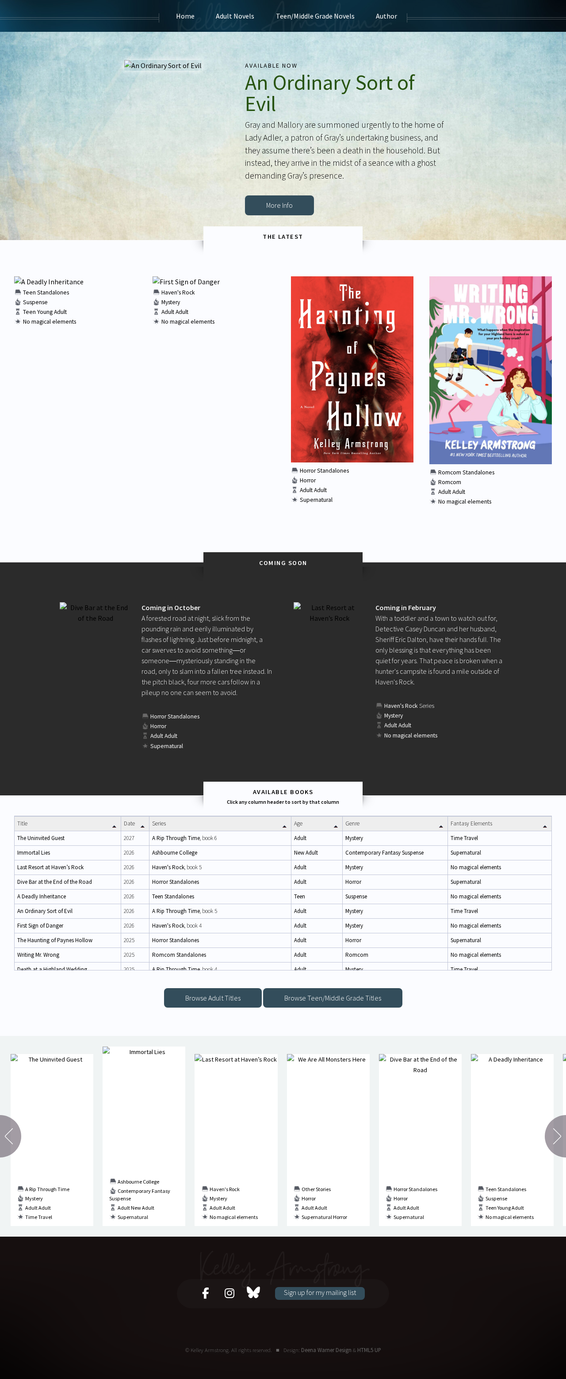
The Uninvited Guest (41, 838)
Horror (308, 480)
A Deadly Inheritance (41, 896)
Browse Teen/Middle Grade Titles (332, 997)
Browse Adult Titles (213, 997)
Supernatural (316, 500)
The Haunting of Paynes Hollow (54, 940)
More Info (279, 205)
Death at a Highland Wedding (52, 969)
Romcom (449, 482)
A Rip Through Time (176, 838)
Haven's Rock (178, 292)
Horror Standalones (324, 470)
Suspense (35, 302)
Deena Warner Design (326, 1349)
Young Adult (52, 312)
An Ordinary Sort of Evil (45, 911)
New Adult (306, 852)
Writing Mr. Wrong (38, 955)
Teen (29, 312)
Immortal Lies (33, 852)
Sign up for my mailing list (320, 1292)
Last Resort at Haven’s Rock (50, 867)
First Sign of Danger (40, 925)
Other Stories (316, 1189)
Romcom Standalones (466, 472)
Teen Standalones (46, 292)
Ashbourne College (174, 852)
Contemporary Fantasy (373, 852)
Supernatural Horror (324, 1217)
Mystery (170, 302)
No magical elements (49, 321)
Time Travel (464, 838)
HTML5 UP (369, 1349)
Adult (167, 312)
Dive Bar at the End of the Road (54, 882)
